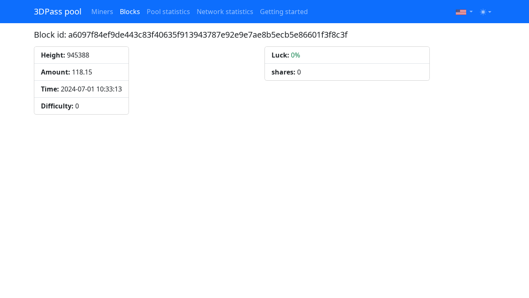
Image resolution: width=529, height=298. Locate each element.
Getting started (284, 11)
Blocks (130, 11)
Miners (102, 11)
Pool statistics (168, 11)
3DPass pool (57, 11)
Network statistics (225, 11)
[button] (464, 11)
